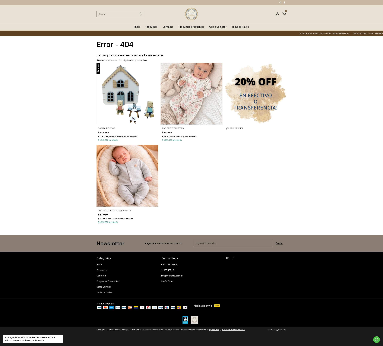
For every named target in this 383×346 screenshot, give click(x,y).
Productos (151, 26)
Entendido (39, 340)
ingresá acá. (214, 330)
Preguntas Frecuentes (191, 26)
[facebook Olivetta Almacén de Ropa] (284, 2)
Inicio (137, 26)
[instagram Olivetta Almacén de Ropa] (280, 2)
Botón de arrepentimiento (233, 330)
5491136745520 (169, 264)
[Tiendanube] (277, 330)
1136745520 (167, 270)
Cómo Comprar (218, 26)
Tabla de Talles (240, 26)
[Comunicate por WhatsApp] (376, 339)
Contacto (168, 26)
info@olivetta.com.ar (172, 275)
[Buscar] (140, 14)
